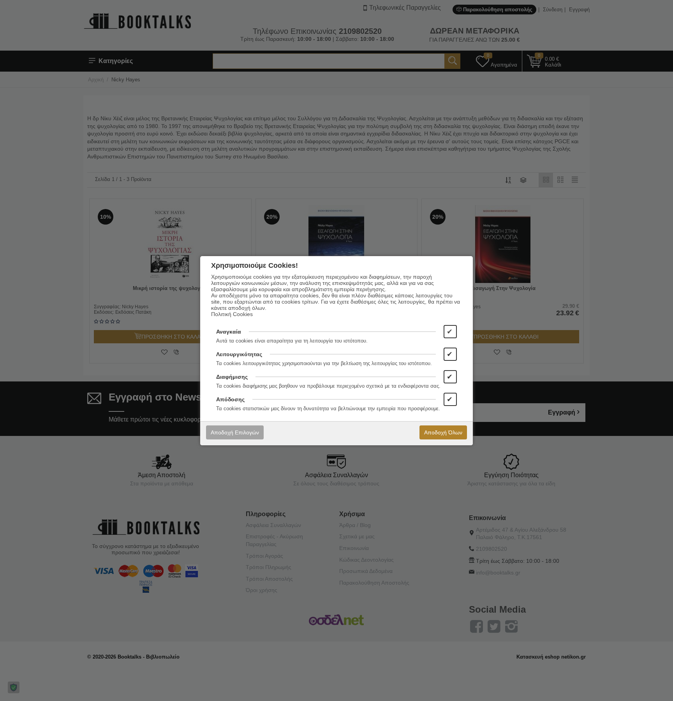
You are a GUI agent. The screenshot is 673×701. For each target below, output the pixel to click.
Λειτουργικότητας (239, 354)
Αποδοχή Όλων (443, 432)
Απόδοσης (230, 399)
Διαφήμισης (232, 377)
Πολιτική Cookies (232, 314)
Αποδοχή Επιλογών (235, 432)
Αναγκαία (228, 332)
